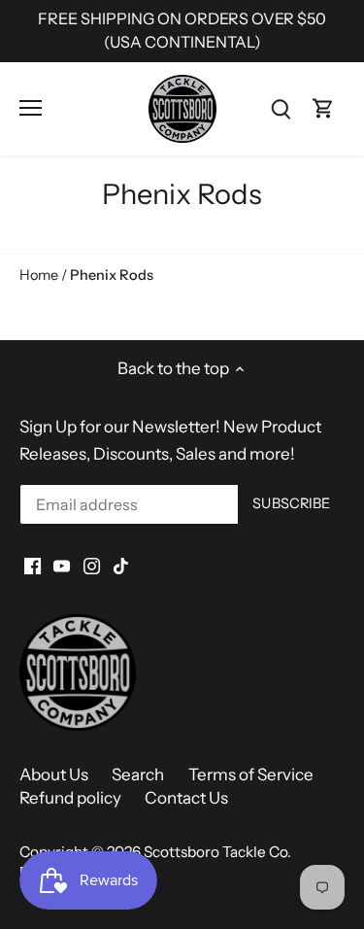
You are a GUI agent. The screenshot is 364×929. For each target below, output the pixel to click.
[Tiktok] (121, 565)
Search (138, 774)
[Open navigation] (30, 108)
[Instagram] (91, 565)
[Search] (280, 108)
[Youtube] (61, 565)
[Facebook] (32, 565)
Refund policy (70, 798)
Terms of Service (251, 774)
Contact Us (186, 798)
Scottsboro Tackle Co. (217, 852)
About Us (53, 774)
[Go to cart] (323, 108)
